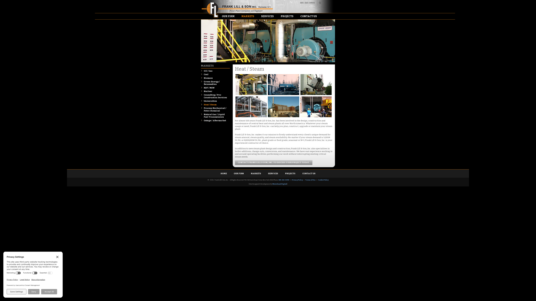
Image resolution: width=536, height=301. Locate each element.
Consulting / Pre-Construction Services (215, 96)
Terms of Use (310, 180)
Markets (247, 16)
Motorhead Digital (279, 184)
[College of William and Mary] (251, 94)
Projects (287, 16)
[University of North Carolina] (283, 117)
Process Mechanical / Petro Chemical (215, 109)
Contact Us (308, 16)
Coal (206, 74)
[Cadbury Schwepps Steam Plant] (283, 94)
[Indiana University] (316, 94)
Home (224, 173)
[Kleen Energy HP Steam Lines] (251, 117)
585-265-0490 (307, 3)
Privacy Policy (297, 180)
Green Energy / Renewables (212, 83)
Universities (210, 101)
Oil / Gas (208, 71)
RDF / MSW (209, 88)
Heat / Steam (210, 105)
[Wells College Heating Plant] (316, 117)
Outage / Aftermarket (215, 120)
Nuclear (208, 91)
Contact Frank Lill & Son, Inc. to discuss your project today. (273, 162)
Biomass (208, 78)
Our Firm (228, 16)
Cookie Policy (323, 180)
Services (267, 16)
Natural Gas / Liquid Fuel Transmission (214, 115)
